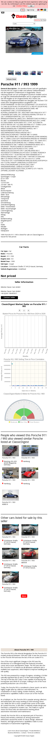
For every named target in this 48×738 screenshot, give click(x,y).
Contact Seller (9, 297)
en (38, 10)
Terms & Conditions (33, 733)
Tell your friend (11, 79)
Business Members (14, 733)
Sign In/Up (30, 10)
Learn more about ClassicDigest (18, 731)
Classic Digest (24, 16)
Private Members (34, 731)
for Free (40, 20)
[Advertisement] (24, 623)
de (41, 10)
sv (45, 10)
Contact (23, 733)
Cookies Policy (21, 6)
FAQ (22, 10)
